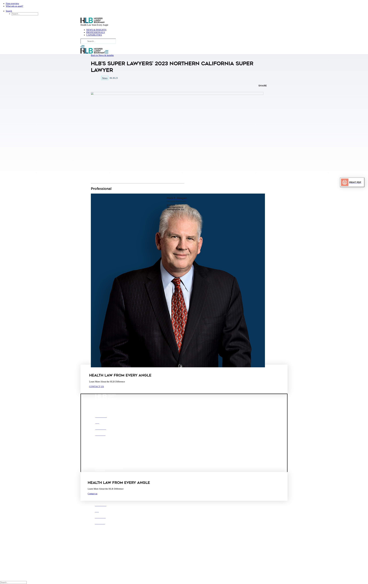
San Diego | (100, 544)
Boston (98, 453)
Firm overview (12, 3)
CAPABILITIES (94, 35)
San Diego (100, 458)
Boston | (99, 541)
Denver (108, 453)
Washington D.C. (103, 463)
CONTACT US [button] (96, 386)
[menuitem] (21, 3)
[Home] (184, 21)
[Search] (98, 41)
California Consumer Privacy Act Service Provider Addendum (123, 473)
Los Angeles (121, 453)
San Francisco (114, 458)
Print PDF (355, 182)
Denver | (107, 541)
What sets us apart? (14, 6)
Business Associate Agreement (109, 467)
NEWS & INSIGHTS (96, 30)
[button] (102, 55)
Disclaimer (100, 470)
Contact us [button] (92, 493)
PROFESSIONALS (95, 32)
